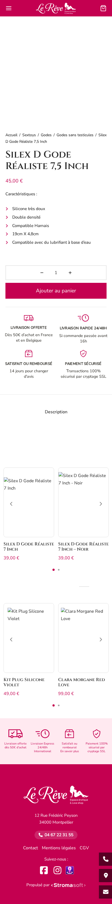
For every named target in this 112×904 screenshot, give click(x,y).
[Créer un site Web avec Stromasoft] (68, 885)
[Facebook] (44, 870)
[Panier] (103, 8)
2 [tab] (59, 570)
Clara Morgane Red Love (81, 682)
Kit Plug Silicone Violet (24, 682)
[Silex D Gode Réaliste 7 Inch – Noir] (83, 502)
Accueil (11, 135)
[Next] (100, 503)
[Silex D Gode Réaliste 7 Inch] (29, 502)
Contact (30, 848)
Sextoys (29, 135)
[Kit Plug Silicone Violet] (29, 638)
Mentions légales (59, 848)
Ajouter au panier (56, 290)
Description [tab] (56, 412)
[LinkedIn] (69, 870)
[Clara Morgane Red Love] (83, 638)
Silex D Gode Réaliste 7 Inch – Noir (83, 546)
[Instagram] (57, 870)
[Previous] (11, 503)
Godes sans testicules (75, 135)
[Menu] (8, 8)
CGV (84, 848)
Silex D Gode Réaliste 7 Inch (29, 546)
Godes (46, 135)
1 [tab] (53, 570)
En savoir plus (69, 751)
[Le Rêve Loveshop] (56, 798)
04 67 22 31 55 (59, 835)
